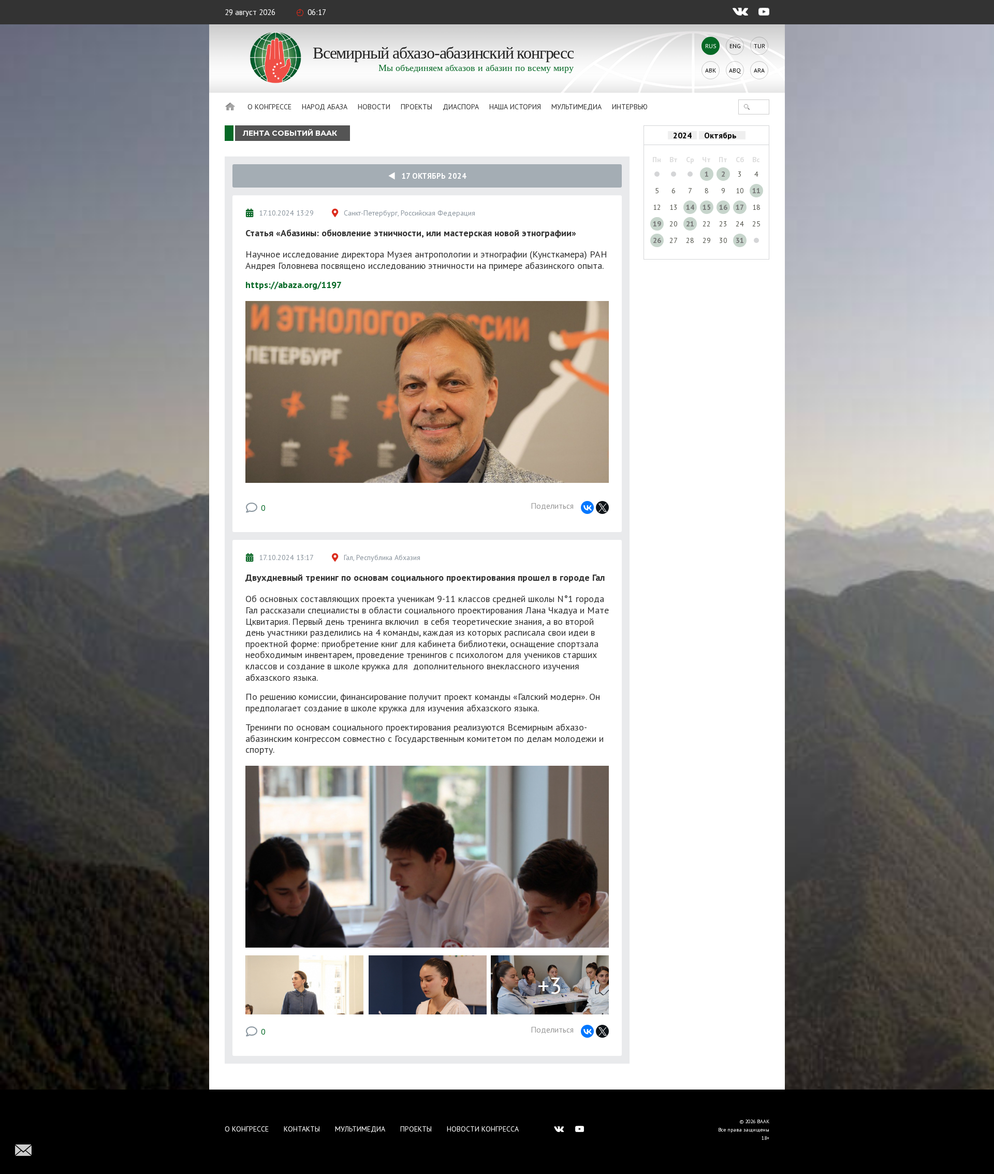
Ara (759, 70)
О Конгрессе (269, 106)
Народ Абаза (324, 106)
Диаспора (461, 106)
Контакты (302, 1129)
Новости (374, 106)
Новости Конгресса (483, 1129)
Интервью (630, 106)
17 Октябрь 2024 (430, 176)
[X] (602, 507)
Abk (710, 70)
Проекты (416, 106)
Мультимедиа (576, 106)
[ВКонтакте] (587, 507)
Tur (759, 46)
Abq (735, 70)
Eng (735, 46)
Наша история (515, 106)
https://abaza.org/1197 (293, 285)
